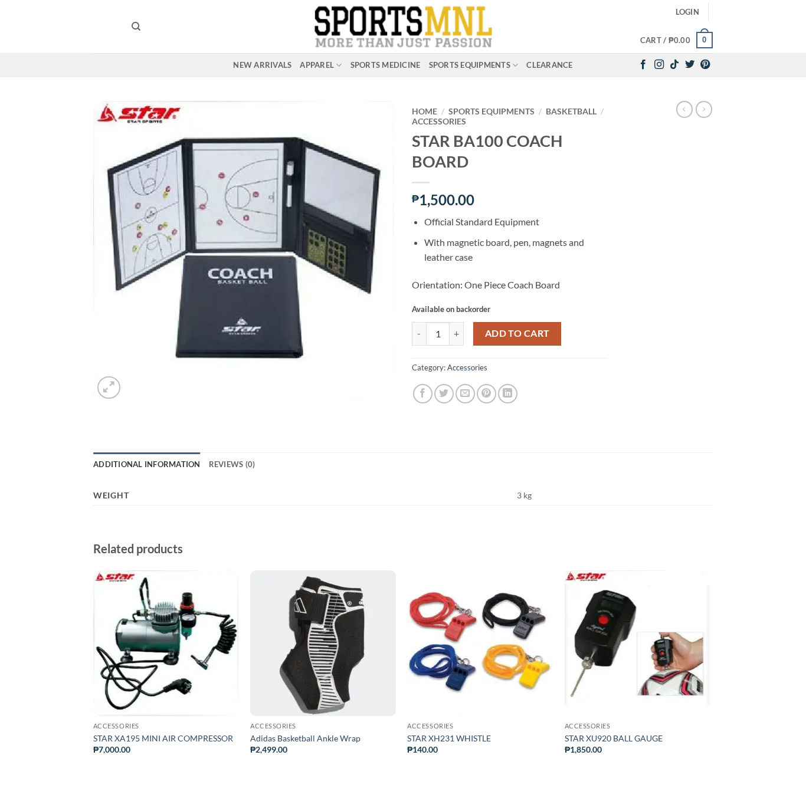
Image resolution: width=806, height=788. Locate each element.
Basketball (571, 111)
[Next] (709, 677)
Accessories (439, 121)
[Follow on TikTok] (674, 65)
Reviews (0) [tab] (232, 464)
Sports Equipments (469, 65)
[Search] (136, 26)
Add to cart (517, 333)
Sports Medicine (385, 65)
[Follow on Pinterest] (705, 65)
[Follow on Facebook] (643, 65)
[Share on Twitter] (444, 393)
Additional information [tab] (147, 464)
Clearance (549, 65)
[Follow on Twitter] (689, 65)
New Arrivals (262, 65)
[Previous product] (704, 109)
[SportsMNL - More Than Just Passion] (403, 26)
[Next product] (684, 109)
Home (424, 111)
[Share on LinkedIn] (507, 393)
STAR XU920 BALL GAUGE (614, 738)
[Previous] (94, 677)
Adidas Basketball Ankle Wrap (305, 738)
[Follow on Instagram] (659, 65)
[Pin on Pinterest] (486, 393)
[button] (687, 12)
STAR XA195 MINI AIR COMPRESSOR (163, 738)
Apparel (317, 65)
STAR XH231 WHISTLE (449, 738)
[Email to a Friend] (465, 393)
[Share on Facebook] (423, 393)
